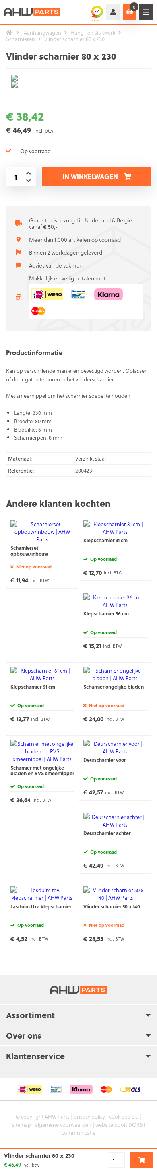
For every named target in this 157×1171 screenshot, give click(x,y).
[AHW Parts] (32, 12)
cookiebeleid (124, 1116)
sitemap (21, 1124)
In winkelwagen (90, 176)
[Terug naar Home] (9, 32)
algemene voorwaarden (63, 1124)
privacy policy (89, 1116)
